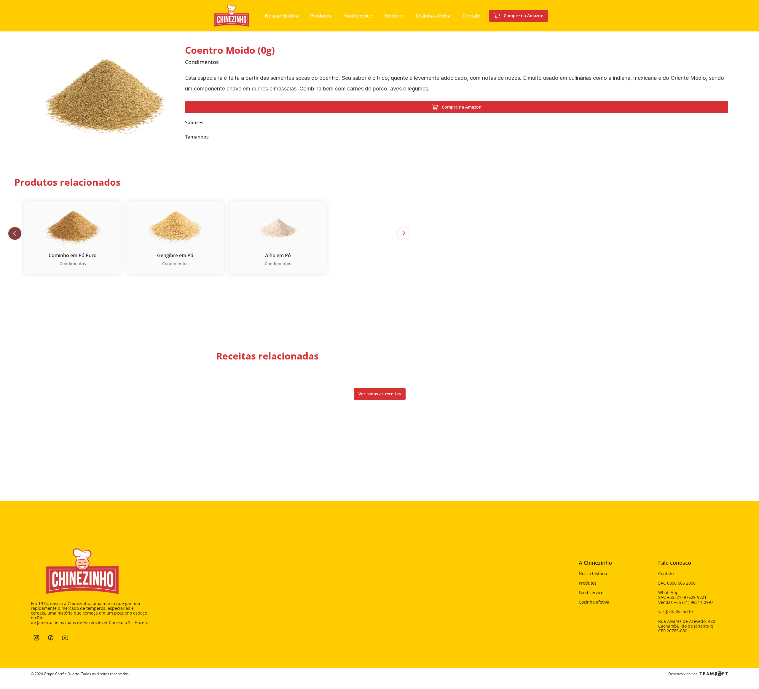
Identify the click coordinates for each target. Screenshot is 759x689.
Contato (666, 573)
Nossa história (593, 573)
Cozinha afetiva (594, 602)
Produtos (588, 583)
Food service (591, 592)
